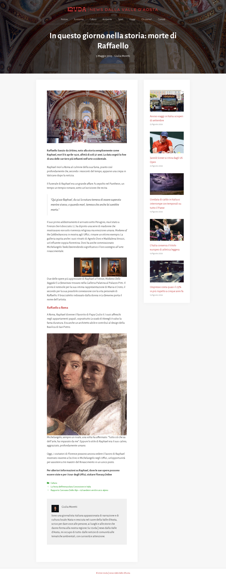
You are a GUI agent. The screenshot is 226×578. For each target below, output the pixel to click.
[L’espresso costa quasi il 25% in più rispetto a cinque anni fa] (167, 280)
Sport (120, 19)
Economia (79, 19)
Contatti (161, 19)
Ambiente (107, 19)
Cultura (93, 19)
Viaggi (132, 19)
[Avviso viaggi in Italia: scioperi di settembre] (167, 109)
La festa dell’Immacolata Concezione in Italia (71, 487)
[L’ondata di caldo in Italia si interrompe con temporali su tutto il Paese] (167, 192)
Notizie (64, 19)
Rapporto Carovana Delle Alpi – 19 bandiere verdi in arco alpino (79, 490)
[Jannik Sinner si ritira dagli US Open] (167, 151)
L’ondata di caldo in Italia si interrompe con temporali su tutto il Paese (165, 203)
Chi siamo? (146, 19)
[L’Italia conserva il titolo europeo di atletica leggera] (167, 238)
